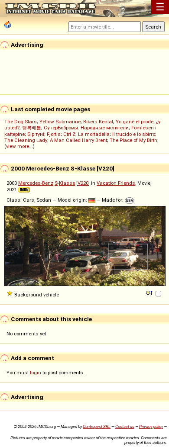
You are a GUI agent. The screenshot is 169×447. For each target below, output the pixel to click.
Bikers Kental (98, 122)
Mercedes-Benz (35, 183)
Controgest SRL (96, 426)
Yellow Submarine (60, 122)
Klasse (67, 183)
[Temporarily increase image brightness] (150, 292)
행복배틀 (31, 128)
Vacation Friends (116, 183)
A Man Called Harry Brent (78, 140)
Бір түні (35, 134)
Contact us (124, 426)
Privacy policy (151, 426)
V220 (83, 183)
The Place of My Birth (133, 140)
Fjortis (54, 134)
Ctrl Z (69, 134)
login (35, 373)
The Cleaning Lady (25, 140)
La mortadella (94, 134)
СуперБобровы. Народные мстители (86, 128)
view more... (19, 146)
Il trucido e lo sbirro (133, 134)
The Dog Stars (20, 122)
